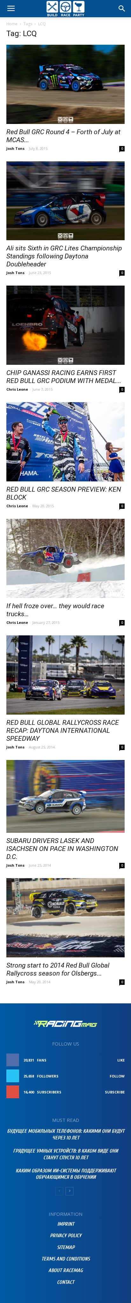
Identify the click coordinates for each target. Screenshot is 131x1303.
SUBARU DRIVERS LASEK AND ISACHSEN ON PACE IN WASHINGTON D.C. (62, 849)
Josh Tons (15, 148)
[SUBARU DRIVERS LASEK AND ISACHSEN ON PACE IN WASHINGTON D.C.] (65, 796)
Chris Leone (17, 389)
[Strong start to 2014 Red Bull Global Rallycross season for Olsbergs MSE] (65, 917)
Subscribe (115, 1092)
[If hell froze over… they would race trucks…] (65, 558)
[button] (122, 8)
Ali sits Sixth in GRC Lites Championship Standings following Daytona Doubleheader (64, 256)
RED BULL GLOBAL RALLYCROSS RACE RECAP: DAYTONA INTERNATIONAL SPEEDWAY (62, 730)
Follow (117, 1076)
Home (11, 24)
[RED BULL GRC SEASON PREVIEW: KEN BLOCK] (65, 441)
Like (121, 1060)
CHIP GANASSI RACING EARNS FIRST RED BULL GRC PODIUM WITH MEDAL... (63, 377)
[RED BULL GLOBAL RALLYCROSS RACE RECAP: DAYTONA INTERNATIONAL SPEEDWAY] (65, 675)
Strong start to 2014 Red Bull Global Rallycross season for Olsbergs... (57, 969)
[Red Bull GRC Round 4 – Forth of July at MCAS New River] (65, 84)
